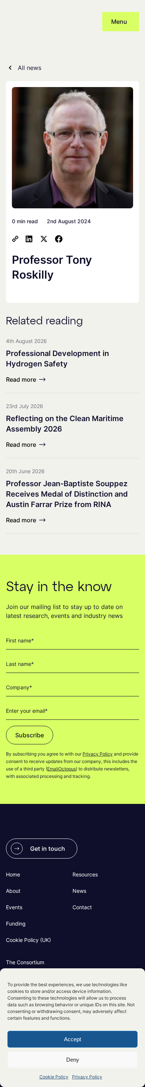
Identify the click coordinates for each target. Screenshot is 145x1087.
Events (14, 907)
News (79, 891)
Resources (85, 874)
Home (13, 874)
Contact (82, 907)
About (13, 891)
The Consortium (25, 962)
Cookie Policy (53, 1077)
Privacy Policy (87, 1077)
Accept (72, 1039)
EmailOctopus (61, 769)
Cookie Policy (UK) (28, 940)
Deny (72, 1059)
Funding (16, 923)
